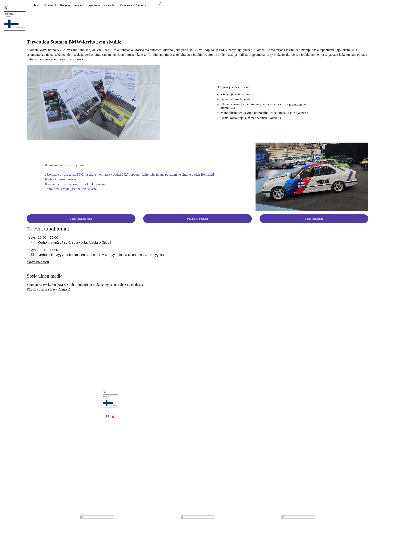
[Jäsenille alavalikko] (116, 5)
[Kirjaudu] (160, 3)
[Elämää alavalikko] (83, 5)
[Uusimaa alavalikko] (131, 5)
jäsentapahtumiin (242, 94)
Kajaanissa (300, 113)
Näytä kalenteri (38, 262)
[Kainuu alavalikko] (146, 5)
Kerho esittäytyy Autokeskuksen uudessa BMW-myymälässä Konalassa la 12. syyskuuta (103, 255)
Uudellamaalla (279, 113)
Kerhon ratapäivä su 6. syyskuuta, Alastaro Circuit (74, 242)
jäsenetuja (296, 104)
